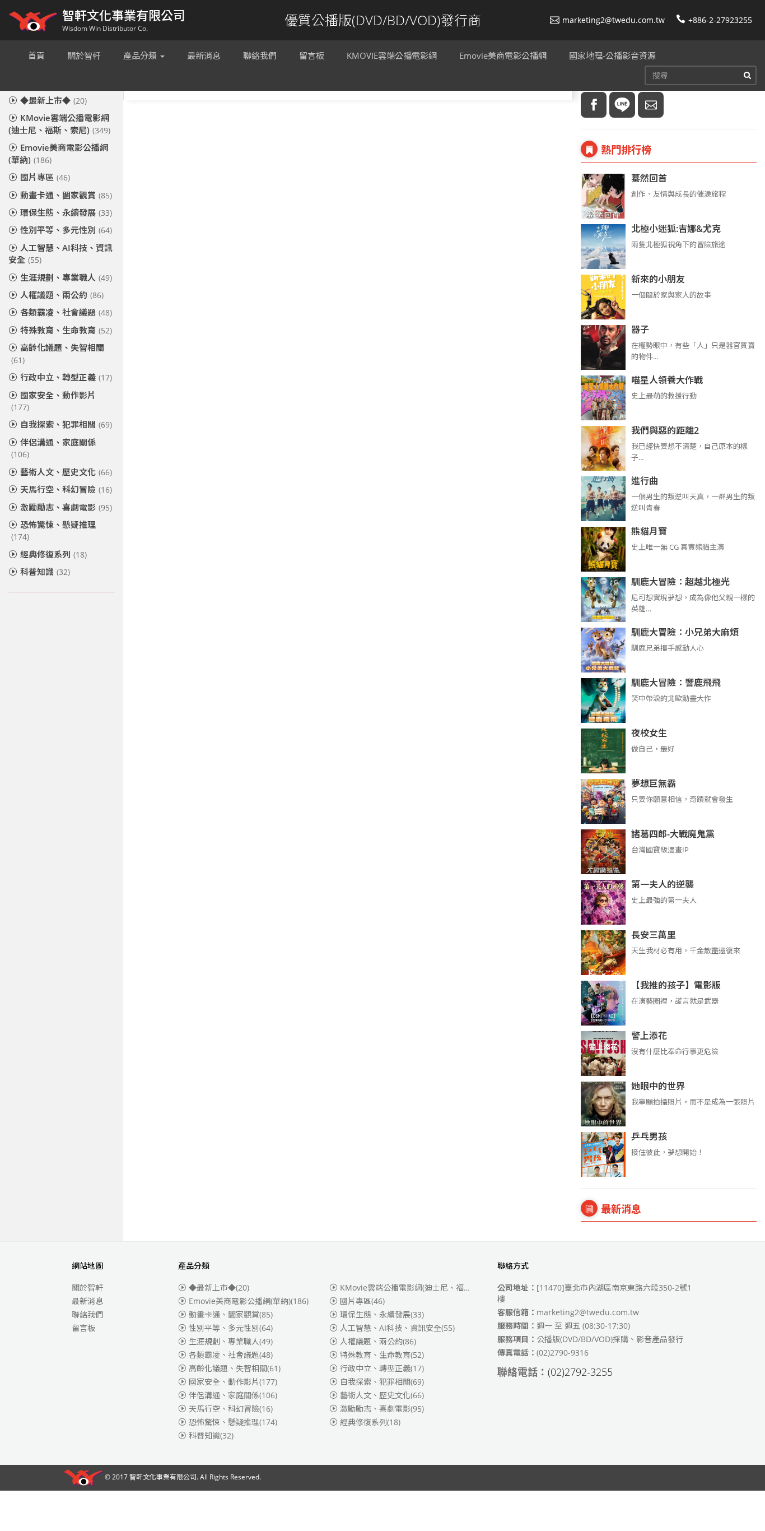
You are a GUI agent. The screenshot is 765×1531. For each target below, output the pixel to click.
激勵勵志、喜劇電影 (66, 507)
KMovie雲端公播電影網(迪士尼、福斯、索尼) (59, 123)
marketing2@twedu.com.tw (613, 20)
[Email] (651, 105)
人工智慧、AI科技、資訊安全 (60, 253)
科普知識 (45, 571)
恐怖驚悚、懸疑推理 (53, 530)
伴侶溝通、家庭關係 (53, 448)
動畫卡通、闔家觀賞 (66, 195)
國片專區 (45, 177)
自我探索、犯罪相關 (66, 424)
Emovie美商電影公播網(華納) (58, 153)
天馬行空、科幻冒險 (66, 489)
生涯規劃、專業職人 (66, 277)
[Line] (622, 105)
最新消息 (87, 1301)
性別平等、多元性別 (66, 229)
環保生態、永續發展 (66, 212)
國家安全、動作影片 (53, 400)
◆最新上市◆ (53, 100)
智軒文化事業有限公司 (163, 1477)
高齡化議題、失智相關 (57, 353)
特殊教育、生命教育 (66, 330)
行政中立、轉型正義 (66, 377)
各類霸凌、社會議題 (66, 312)
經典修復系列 (53, 554)
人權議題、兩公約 (62, 294)
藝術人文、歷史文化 (66, 471)
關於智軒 (87, 1287)
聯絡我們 (87, 1314)
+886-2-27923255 (720, 20)
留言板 (83, 1328)
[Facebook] (594, 105)
